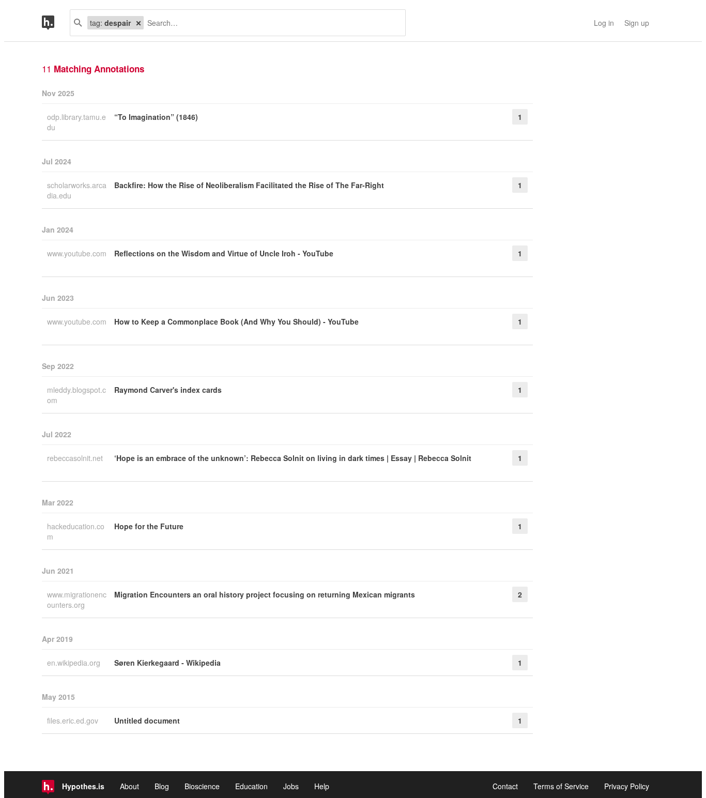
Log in (604, 22)
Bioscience (202, 786)
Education (251, 786)
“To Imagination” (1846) (156, 117)
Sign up (636, 22)
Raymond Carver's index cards (168, 390)
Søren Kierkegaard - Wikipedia (167, 662)
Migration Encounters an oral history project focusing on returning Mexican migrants (264, 594)
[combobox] (270, 22)
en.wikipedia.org (74, 662)
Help (321, 786)
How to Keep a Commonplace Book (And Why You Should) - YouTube (236, 321)
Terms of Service (561, 786)
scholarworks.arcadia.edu (76, 190)
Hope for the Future (148, 526)
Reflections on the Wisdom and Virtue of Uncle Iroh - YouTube (223, 253)
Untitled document (147, 720)
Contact (505, 786)
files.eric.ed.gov (73, 720)
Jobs (291, 786)
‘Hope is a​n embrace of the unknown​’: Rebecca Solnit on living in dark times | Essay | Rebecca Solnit (292, 458)
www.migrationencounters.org (76, 599)
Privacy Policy (626, 786)
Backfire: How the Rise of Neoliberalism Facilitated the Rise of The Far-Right (249, 185)
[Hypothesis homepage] (56, 22)
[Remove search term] (138, 22)
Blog (162, 786)
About (129, 786)
